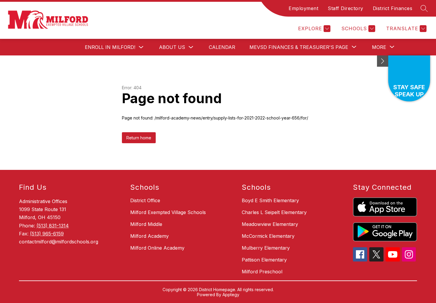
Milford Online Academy (157, 248)
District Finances (393, 8)
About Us (172, 47)
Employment (303, 8)
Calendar (222, 47)
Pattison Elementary (264, 260)
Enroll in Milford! (110, 47)
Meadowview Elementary (270, 224)
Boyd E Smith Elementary (270, 200)
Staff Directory (345, 8)
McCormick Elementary (268, 236)
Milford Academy (149, 236)
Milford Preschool (262, 272)
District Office (145, 200)
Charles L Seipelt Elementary (274, 212)
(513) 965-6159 (47, 234)
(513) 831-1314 (52, 226)
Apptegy (230, 294)
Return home (138, 137)
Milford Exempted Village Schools (168, 212)
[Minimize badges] (382, 61)
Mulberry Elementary (266, 248)
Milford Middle (146, 224)
